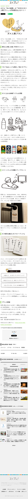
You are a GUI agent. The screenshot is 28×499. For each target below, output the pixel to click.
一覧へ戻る (14, 353)
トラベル (9, 347)
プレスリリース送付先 (21, 489)
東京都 (23, 347)
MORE (13, 445)
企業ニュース (24, 491)
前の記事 (3, 353)
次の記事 (25, 353)
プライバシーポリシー (11, 489)
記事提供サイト (4, 491)
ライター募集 (17, 491)
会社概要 (4, 489)
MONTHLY (23, 364)
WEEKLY (14, 364)
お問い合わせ (11, 491)
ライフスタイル (16, 347)
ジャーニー (3, 347)
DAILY (5, 364)
